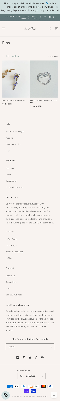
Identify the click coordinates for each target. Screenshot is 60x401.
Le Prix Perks (11, 239)
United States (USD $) (28, 376)
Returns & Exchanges (15, 131)
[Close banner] (57, 7)
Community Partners (14, 187)
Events (8, 174)
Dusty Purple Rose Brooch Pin (13, 100)
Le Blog (9, 258)
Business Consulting (14, 251)
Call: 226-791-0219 (14, 294)
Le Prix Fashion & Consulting (26, 396)
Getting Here (11, 282)
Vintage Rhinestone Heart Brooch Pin (43, 101)
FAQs (8, 150)
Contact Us (10, 275)
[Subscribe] (51, 346)
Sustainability (11, 181)
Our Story (10, 168)
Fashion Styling (12, 245)
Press (8, 288)
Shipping (9, 138)
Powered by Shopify (42, 396)
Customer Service (13, 144)
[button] (3, 29)
